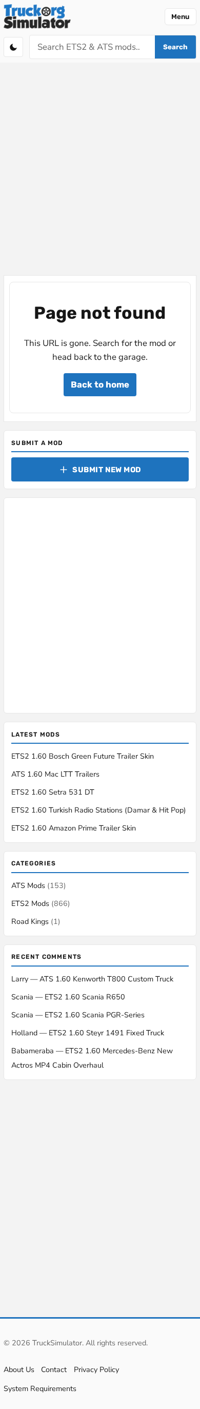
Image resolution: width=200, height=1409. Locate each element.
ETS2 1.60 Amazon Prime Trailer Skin (73, 828)
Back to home (100, 384)
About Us (19, 1369)
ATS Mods (38, 885)
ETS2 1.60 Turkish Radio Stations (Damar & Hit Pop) (98, 810)
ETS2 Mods (40, 903)
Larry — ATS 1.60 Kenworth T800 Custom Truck (92, 979)
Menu (180, 17)
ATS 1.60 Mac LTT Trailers (55, 774)
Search (175, 47)
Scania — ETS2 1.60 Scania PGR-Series (78, 1015)
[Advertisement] (100, 170)
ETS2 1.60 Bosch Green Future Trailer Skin (82, 756)
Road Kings (36, 921)
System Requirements (40, 1388)
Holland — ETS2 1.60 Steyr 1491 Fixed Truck (87, 1033)
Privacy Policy (96, 1369)
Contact (54, 1369)
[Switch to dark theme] (13, 46)
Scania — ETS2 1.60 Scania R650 (68, 997)
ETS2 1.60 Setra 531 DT (52, 792)
